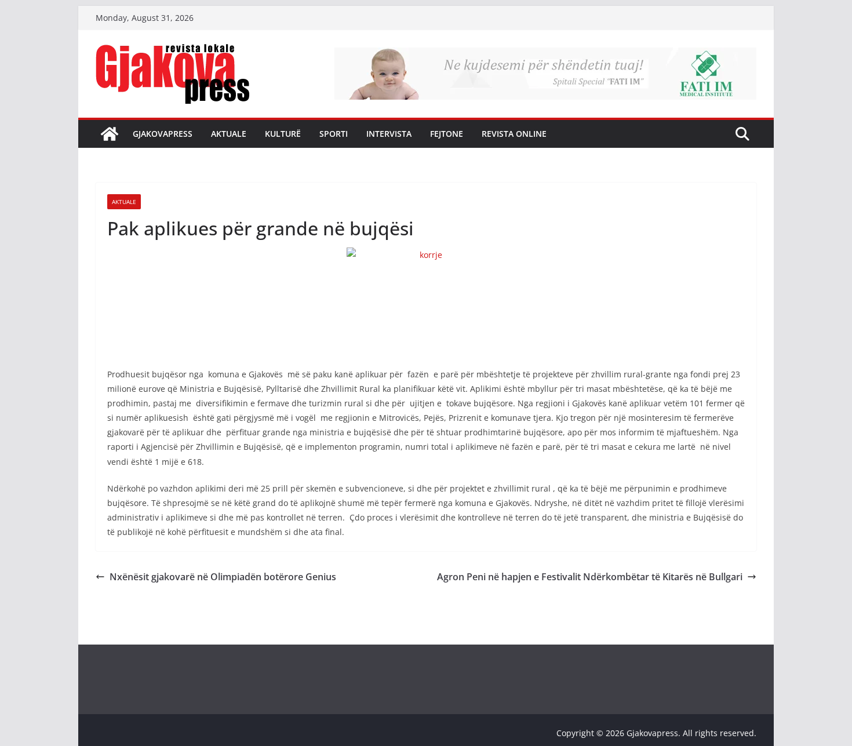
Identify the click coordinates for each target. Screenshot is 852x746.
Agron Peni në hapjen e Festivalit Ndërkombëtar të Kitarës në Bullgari (589, 576)
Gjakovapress (162, 133)
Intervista (389, 133)
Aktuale (228, 133)
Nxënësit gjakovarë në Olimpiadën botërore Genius (223, 576)
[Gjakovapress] (109, 134)
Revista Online (514, 133)
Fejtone (446, 133)
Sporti (333, 133)
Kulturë (283, 133)
